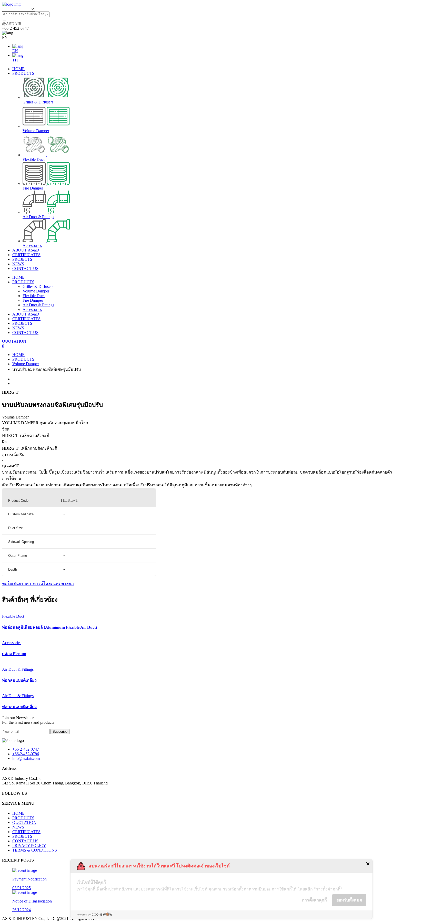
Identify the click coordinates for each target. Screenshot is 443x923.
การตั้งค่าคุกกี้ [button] (314, 900)
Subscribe (60, 731)
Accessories (32, 309)
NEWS (18, 328)
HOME (18, 277)
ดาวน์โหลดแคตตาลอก (53, 583)
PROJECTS (22, 323)
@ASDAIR (12, 24)
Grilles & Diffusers (38, 286)
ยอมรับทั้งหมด (349, 900)
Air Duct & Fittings (38, 305)
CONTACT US (25, 332)
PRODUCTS (23, 282)
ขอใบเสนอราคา (17, 583)
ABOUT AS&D (25, 314)
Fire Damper (33, 300)
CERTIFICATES (26, 319)
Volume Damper (36, 291)
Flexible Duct (34, 295)
